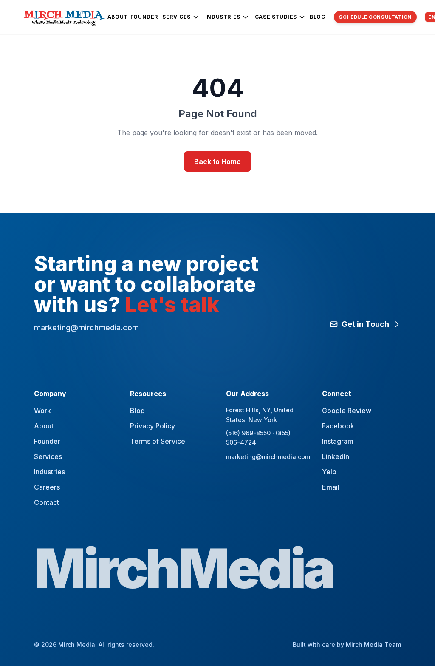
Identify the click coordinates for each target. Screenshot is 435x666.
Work (42, 410)
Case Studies (276, 17)
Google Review (346, 410)
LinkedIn (335, 456)
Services (176, 17)
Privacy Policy (152, 426)
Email (330, 487)
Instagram (337, 441)
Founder (144, 17)
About (117, 17)
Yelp (329, 472)
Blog (317, 17)
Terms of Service (157, 441)
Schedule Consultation (375, 17)
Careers (47, 487)
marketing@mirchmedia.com (265, 456)
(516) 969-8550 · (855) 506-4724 (258, 437)
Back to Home (217, 161)
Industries (222, 17)
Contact (46, 502)
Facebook (338, 426)
